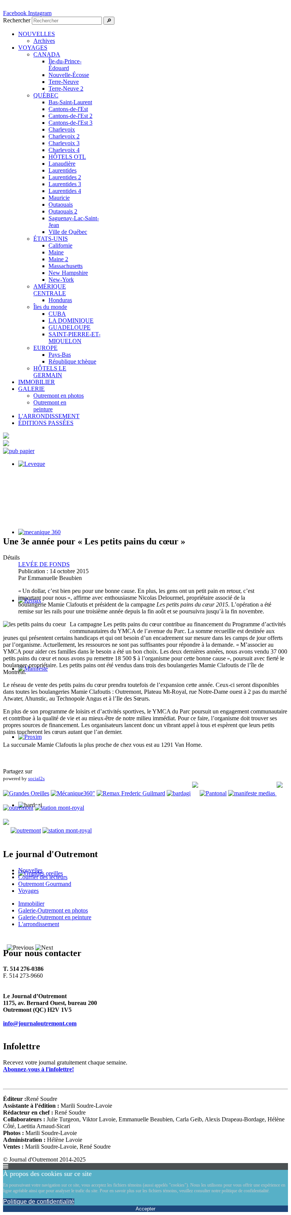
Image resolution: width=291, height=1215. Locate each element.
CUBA (57, 313)
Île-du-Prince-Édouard (64, 64)
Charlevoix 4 (64, 150)
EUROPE (45, 348)
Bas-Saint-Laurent (70, 102)
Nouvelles (30, 870)
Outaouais (60, 204)
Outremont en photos (58, 395)
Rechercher (16, 20)
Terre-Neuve (63, 81)
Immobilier (31, 903)
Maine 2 (58, 259)
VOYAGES (32, 47)
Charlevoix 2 (64, 136)
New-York (61, 279)
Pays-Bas (59, 354)
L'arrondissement (38, 924)
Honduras (60, 300)
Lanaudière (61, 163)
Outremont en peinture (49, 405)
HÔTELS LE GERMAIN (49, 371)
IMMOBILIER (36, 382)
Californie (60, 245)
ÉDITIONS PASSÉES (46, 423)
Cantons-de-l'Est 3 (70, 122)
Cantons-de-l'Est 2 (70, 116)
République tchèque (72, 361)
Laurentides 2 (64, 177)
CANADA (46, 54)
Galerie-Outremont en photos (53, 910)
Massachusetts (65, 266)
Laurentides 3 (64, 184)
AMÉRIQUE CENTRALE (49, 289)
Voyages (28, 890)
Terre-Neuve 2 (65, 88)
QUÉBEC (45, 95)
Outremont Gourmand (44, 884)
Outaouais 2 (62, 211)
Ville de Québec (67, 232)
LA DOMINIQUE (71, 320)
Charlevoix (61, 129)
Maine (56, 252)
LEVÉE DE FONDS (44, 564)
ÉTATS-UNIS (50, 238)
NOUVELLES (36, 34)
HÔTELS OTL (67, 157)
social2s (36, 778)
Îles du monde (50, 307)
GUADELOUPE (69, 327)
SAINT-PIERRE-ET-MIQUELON (74, 337)
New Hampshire (68, 273)
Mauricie (59, 197)
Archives (44, 41)
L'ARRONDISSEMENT (49, 416)
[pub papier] (18, 451)
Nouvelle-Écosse (68, 75)
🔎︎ (108, 21)
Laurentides (62, 170)
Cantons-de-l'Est (68, 109)
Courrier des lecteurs (42, 877)
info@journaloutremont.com (40, 1023)
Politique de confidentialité (38, 1201)
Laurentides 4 (64, 191)
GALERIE (31, 389)
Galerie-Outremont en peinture (54, 917)
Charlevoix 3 (64, 143)
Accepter (145, 1209)
